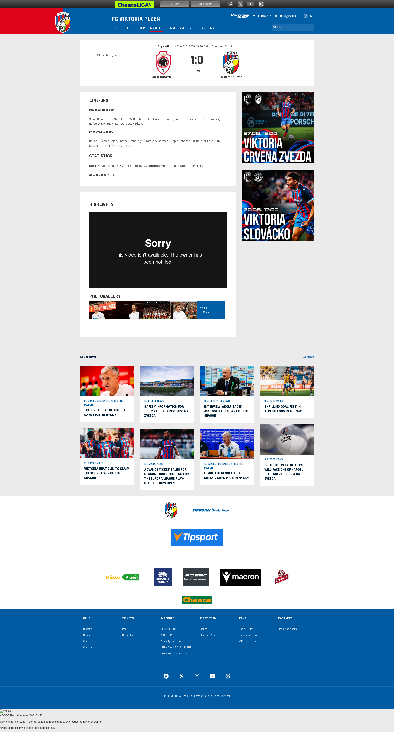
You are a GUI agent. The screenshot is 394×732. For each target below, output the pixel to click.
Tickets (140, 28)
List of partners (287, 629)
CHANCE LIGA (168, 629)
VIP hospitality (247, 641)
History (87, 629)
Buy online (128, 635)
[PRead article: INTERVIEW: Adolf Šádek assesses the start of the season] (227, 381)
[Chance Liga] (134, 5)
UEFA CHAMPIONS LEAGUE (176, 647)
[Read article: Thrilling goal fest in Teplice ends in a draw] (287, 381)
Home (116, 28)
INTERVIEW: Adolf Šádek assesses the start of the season (226, 411)
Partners (206, 28)
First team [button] (175, 28)
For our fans (246, 629)
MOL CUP (166, 635)
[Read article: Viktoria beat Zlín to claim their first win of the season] (107, 443)
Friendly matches (171, 641)
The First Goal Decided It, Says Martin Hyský (105, 412)
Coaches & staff (209, 635)
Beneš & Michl (221, 696)
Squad (203, 629)
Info (124, 629)
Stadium (88, 635)
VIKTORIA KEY (262, 16)
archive (308, 357)
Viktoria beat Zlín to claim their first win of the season (106, 473)
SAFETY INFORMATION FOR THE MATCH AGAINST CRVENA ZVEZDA (166, 411)
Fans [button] (191, 28)
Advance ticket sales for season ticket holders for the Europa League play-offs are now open (166, 476)
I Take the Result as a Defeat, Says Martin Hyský (226, 475)
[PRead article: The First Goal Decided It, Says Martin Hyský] (107, 381)
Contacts (88, 641)
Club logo (88, 647)
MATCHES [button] (156, 28)
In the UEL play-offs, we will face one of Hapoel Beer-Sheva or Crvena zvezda (284, 472)
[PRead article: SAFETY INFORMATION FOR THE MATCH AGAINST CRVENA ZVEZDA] (167, 381)
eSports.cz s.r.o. (200, 696)
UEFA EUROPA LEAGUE (174, 654)
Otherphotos (204, 310)
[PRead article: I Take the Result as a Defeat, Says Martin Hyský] (227, 444)
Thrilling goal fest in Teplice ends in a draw (283, 408)
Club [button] (127, 28)
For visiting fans (248, 635)
